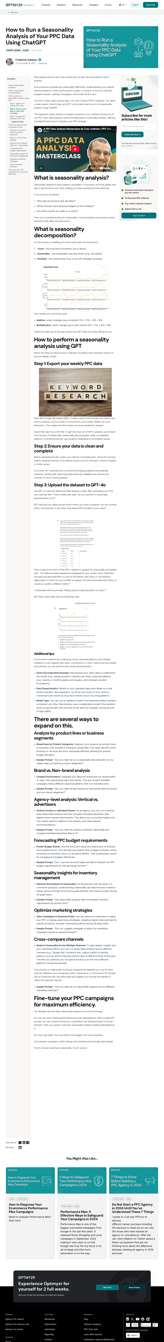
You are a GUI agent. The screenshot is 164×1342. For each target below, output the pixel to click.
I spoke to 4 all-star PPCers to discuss (129, 1218)
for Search (28, 5)
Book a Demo (134, 1287)
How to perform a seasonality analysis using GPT (18, 98)
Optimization (50, 1324)
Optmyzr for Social (14, 1329)
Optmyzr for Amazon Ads (17, 1324)
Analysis (48, 1339)
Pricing (108, 5)
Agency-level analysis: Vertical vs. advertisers (19, 144)
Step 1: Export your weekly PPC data (17, 104)
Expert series (13, 50)
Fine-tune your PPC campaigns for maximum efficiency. (18, 172)
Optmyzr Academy (92, 1324)
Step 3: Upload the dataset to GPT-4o (17, 117)
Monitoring (50, 1319)
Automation (50, 1329)
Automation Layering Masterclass (99, 1339)
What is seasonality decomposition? (16, 92)
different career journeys (126, 1224)
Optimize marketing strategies (17, 160)
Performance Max (70, 1224)
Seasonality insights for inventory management (19, 155)
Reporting (49, 1334)
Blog (86, 1319)
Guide (26, 50)
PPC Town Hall (91, 1329)
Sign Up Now (139, 215)
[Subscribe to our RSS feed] (20, 1147)
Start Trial (150, 5)
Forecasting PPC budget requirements (18, 149)
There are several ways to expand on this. (17, 126)
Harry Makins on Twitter (131, 1238)
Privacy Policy (127, 146)
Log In (135, 5)
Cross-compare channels (16, 165)
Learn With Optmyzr (93, 1334)
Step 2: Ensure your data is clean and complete (18, 111)
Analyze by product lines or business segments (18, 132)
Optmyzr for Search (14, 1319)
